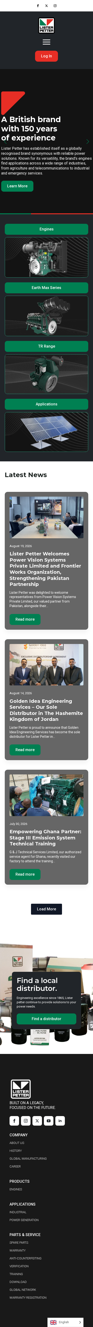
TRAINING (16, 1274)
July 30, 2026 (18, 824)
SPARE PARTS (19, 1242)
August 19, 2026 (21, 546)
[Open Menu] (46, 42)
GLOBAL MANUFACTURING (28, 1158)
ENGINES (16, 1189)
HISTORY (16, 1150)
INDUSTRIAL (18, 1212)
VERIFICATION (19, 1266)
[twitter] (46, 5)
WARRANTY (18, 1250)
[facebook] (38, 5)
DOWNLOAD (18, 1282)
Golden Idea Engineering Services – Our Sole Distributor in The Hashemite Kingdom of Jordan (46, 710)
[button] (5, 141)
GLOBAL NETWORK (23, 1290)
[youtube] (48, 1121)
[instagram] (55, 5)
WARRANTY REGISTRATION (28, 1297)
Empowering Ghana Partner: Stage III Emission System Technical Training (45, 838)
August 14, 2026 (21, 693)
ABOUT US (17, 1143)
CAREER (15, 1166)
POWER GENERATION (24, 1220)
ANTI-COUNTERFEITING (25, 1258)
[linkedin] (60, 1121)
